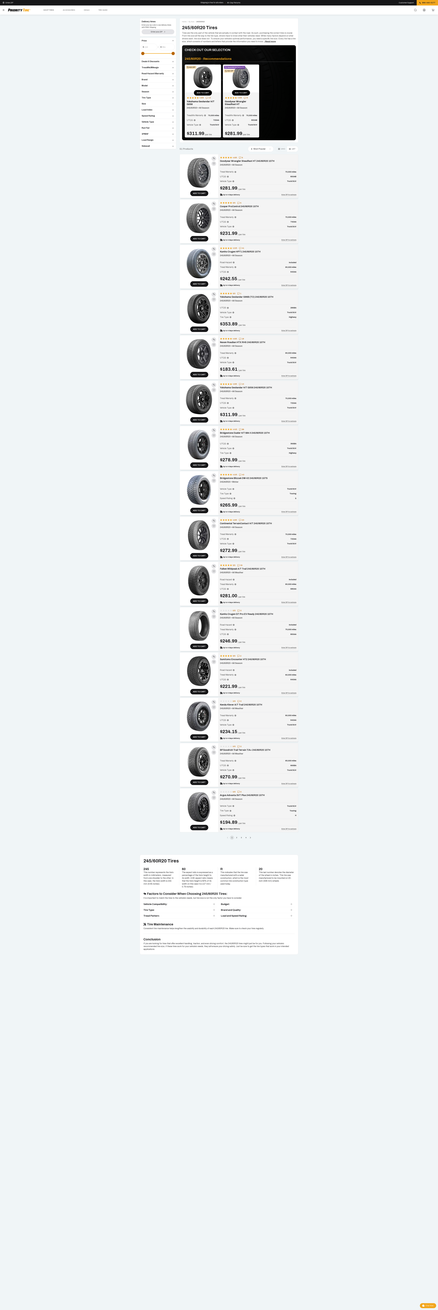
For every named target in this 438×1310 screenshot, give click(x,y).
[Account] (424, 10)
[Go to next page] (250, 838)
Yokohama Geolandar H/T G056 (200, 102)
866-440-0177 (428, 3)
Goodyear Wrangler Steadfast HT (235, 102)
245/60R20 (200, 22)
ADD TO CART (203, 93)
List (293, 149)
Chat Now (429, 1306)
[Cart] (433, 10)
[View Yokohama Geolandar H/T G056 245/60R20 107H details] (203, 84)
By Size (191, 22)
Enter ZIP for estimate (289, 195)
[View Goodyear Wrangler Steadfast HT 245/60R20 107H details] (241, 84)
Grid (283, 149)
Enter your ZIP (157, 32)
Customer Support (406, 3)
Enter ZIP (9, 3)
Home (184, 22)
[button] (205, 115)
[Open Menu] (3, 10)
